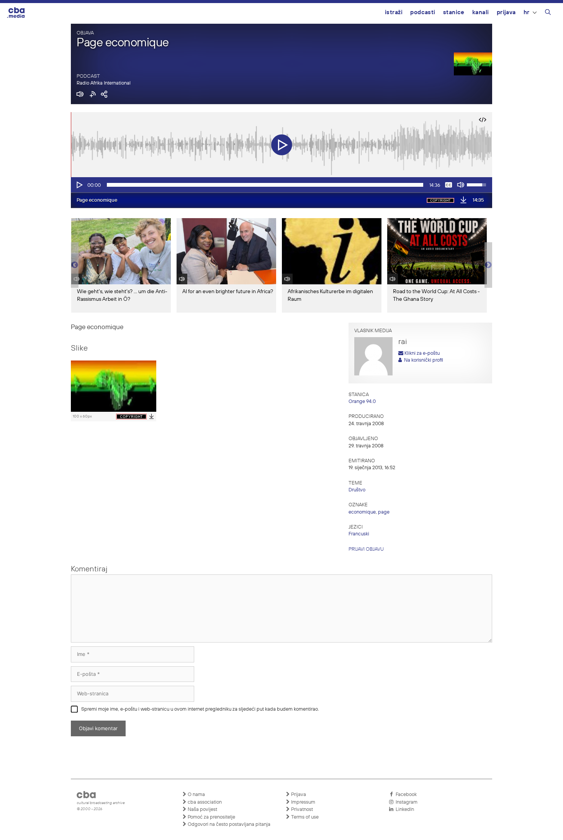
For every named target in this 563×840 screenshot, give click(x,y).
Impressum (302, 802)
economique (362, 512)
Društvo (357, 490)
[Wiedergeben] (79, 185)
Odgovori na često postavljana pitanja (228, 824)
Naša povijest (202, 809)
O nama (196, 794)
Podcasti (422, 12)
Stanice (454, 12)
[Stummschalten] (461, 185)
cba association (204, 802)
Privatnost (301, 809)
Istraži (394, 12)
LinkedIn (403, 809)
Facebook (405, 794)
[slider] (265, 185)
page (384, 512)
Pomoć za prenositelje (211, 817)
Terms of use (304, 817)
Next (488, 265)
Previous (75, 265)
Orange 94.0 (362, 401)
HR (527, 12)
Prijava (506, 12)
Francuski (359, 534)
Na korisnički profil (422, 360)
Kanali (480, 12)
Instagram (405, 802)
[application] (281, 184)
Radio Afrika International (104, 83)
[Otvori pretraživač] (548, 13)
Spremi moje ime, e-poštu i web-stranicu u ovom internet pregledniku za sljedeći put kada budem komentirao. (200, 709)
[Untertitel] (448, 185)
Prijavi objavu (366, 549)
